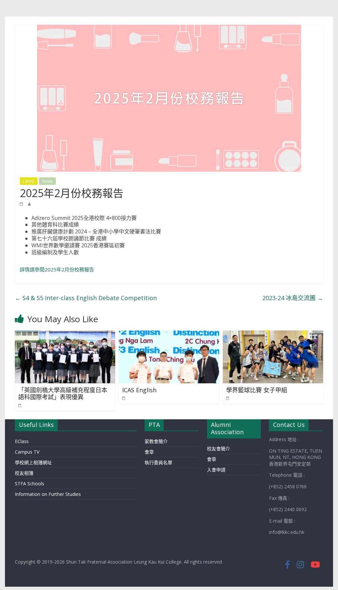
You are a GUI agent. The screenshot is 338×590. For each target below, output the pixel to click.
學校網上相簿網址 (33, 462)
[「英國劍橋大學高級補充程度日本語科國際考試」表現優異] (65, 334)
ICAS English (139, 390)
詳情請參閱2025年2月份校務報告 (57, 269)
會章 (149, 452)
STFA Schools (29, 483)
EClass (22, 441)
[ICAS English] (169, 334)
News (47, 181)
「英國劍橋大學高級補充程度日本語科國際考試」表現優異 (62, 393)
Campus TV (27, 452)
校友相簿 (24, 473)
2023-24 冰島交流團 (292, 298)
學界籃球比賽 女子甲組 (256, 390)
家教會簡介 (156, 441)
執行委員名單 (158, 462)
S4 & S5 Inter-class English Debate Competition (86, 298)
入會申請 (216, 470)
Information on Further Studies (48, 494)
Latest (28, 181)
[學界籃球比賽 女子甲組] (273, 334)
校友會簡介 (218, 448)
